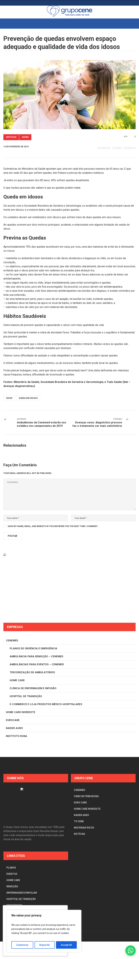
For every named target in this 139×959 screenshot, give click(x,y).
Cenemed (79, 790)
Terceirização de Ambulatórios (32, 672)
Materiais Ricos (84, 827)
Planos (11, 867)
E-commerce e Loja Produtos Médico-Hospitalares (46, 704)
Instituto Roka (16, 736)
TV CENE (79, 821)
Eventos (11, 874)
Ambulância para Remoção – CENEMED (36, 656)
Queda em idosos (28, 398)
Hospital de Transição (26, 696)
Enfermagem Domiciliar (21, 892)
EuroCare (13, 720)
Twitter (117, 148)
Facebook (103, 148)
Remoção (12, 886)
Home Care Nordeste (20, 712)
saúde (25, 137)
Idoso (9, 398)
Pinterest (130, 148)
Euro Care (80, 802)
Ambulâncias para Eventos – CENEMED (37, 664)
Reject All (44, 945)
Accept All (66, 945)
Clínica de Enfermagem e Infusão (33, 688)
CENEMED (12, 640)
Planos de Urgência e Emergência (33, 648)
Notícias (11, 137)
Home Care (17, 680)
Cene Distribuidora (86, 796)
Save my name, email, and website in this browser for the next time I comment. (53, 526)
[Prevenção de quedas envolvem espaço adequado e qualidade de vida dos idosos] (69, 94)
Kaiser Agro (14, 728)
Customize (22, 945)
